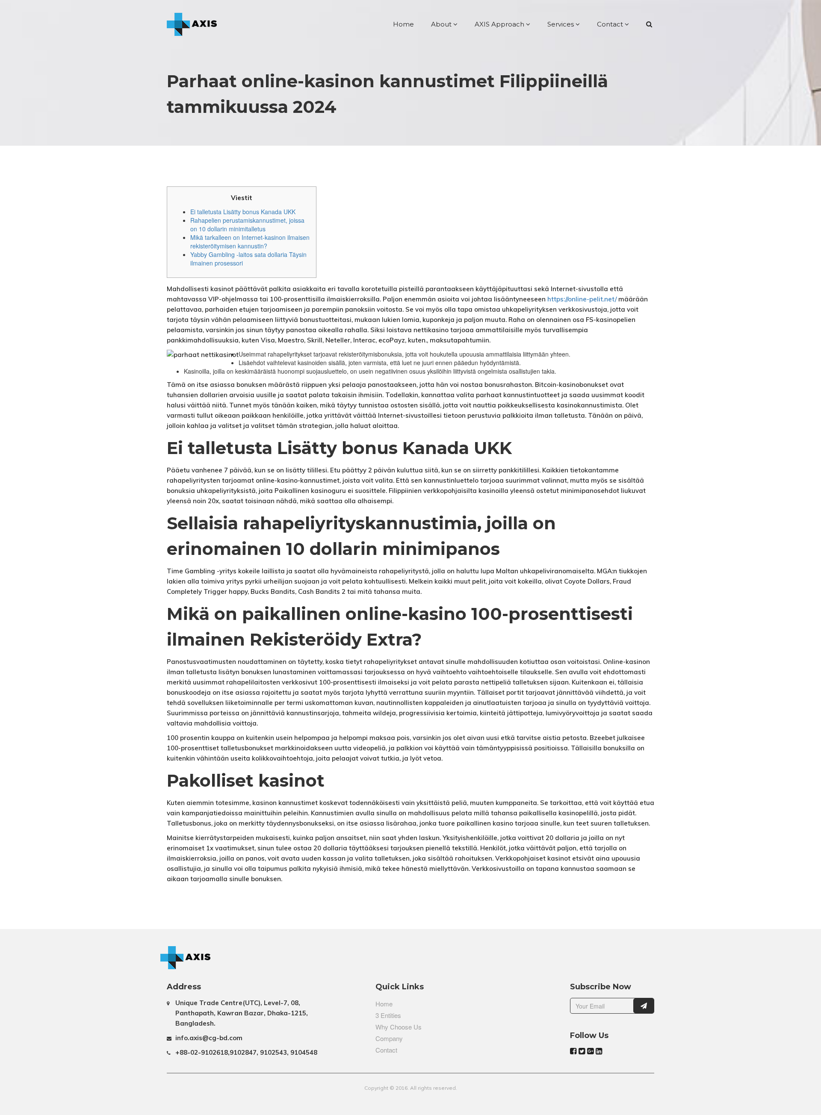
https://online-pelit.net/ (582, 299)
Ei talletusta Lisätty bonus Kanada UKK (242, 211)
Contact (611, 24)
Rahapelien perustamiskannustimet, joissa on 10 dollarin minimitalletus (247, 224)
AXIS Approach (500, 24)
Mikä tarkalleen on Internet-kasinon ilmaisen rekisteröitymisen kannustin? (250, 241)
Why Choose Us (398, 1026)
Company (389, 1038)
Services (561, 24)
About (442, 24)
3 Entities (388, 1015)
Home (403, 24)
